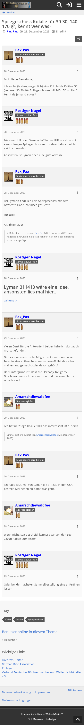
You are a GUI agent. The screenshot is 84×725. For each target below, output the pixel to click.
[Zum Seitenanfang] (77, 719)
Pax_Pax (39, 233)
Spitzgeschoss (35, 619)
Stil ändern (75, 690)
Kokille (19, 619)
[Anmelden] (69, 5)
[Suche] (59, 5)
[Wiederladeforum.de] (16, 5)
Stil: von (42, 719)
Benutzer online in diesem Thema (29, 631)
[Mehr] (78, 71)
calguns (9, 300)
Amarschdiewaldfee (47, 434)
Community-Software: (42, 714)
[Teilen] (78, 39)
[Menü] (79, 5)
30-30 (7, 619)
